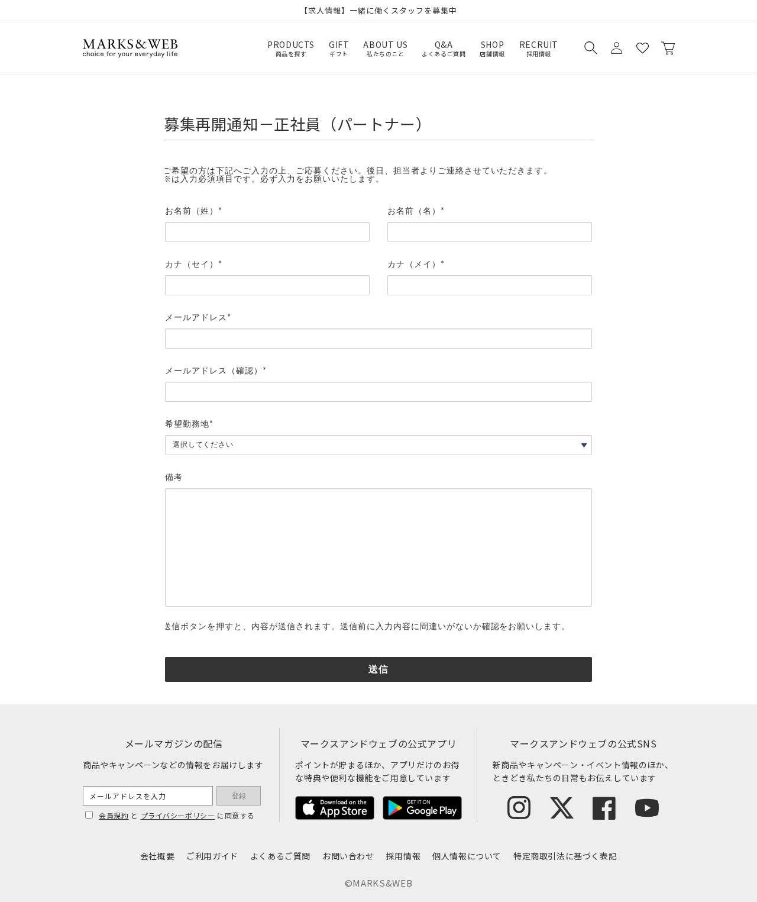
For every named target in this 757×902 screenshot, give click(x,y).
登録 (239, 796)
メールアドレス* (198, 318)
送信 (378, 669)
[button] (590, 48)
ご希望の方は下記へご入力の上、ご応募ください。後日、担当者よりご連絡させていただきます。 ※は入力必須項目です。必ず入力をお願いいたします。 (357, 175)
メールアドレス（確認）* (216, 371)
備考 (174, 477)
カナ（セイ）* (193, 264)
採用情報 (403, 856)
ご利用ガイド (212, 856)
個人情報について (467, 856)
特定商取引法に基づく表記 (565, 856)
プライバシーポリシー (178, 815)
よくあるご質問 (280, 856)
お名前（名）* (416, 211)
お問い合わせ (348, 856)
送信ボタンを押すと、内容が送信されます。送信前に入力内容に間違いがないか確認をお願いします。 (366, 627)
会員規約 (113, 815)
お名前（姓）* (193, 211)
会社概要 (157, 856)
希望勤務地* (189, 424)
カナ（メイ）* (416, 264)
